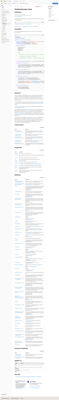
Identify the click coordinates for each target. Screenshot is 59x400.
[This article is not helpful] (56, 20)
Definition (50, 8)
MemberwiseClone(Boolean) (19, 264)
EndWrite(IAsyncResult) (18, 232)
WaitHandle (30, 218)
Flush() (16, 238)
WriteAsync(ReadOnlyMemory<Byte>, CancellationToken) (19, 342)
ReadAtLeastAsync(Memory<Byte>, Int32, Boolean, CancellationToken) (19, 297)
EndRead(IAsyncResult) (18, 228)
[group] (29, 63)
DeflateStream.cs (19, 16)
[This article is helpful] (55, 20)
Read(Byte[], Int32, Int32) (18, 272)
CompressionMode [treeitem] (4, 20)
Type (28, 254)
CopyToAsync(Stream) (18, 212)
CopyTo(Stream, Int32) (18, 191)
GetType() (16, 254)
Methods (50, 13)
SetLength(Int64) (17, 323)
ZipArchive (33, 103)
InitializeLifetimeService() (18, 257)
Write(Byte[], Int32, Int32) (18, 328)
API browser (21, 6)
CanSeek (16, 157)
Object (20, 26)
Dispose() (16, 221)
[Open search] (55, 1)
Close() (16, 186)
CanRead (16, 155)
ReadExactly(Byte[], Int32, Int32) (19, 304)
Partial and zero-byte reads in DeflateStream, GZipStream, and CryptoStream (28, 376)
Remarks (50, 10)
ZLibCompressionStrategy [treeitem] (5, 41)
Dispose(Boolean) (17, 223)
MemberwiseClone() (18, 262)
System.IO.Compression (22, 14)
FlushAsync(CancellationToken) (19, 243)
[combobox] (6, 7)
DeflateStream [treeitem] (4, 23)
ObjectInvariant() (17, 268)
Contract (33, 269)
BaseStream (16, 153)
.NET (18, 6)
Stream (31, 26)
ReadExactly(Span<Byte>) (18, 308)
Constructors (50, 11)
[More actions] (43, 6)
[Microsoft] (1, 1)
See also (50, 17)
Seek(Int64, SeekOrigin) (18, 320)
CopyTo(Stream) (17, 194)
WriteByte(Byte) (17, 344)
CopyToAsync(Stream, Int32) (19, 207)
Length (16, 163)
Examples (50, 9)
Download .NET (55, 3)
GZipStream (21, 107)
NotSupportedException (37, 163)
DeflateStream (32, 31)
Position (16, 165)
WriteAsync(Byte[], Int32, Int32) (29, 184)
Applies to (50, 16)
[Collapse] (10, 5)
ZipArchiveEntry (40, 103)
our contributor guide (20, 388)
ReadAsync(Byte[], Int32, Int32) (35, 229)
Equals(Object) (17, 234)
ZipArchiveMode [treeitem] (4, 34)
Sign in (57, 1)
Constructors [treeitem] (4, 25)
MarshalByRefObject (25, 26)
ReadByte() (16, 301)
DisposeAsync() (17, 226)
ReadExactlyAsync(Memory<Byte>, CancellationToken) (18, 317)
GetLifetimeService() (18, 249)
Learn (15, 6)
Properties (50, 12)
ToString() (16, 325)
